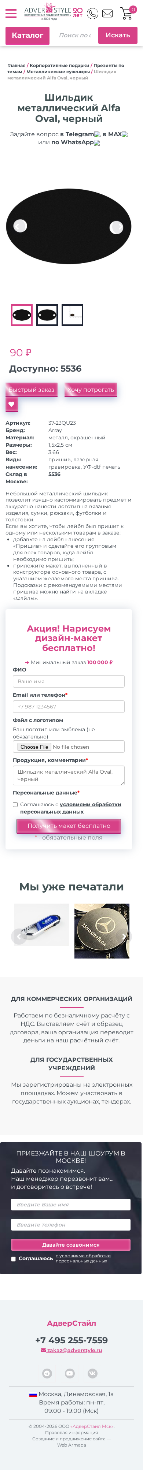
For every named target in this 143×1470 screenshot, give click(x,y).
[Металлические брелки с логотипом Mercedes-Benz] (102, 931)
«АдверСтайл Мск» (92, 1426)
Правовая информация (71, 1432)
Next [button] (120, 227)
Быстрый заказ (31, 389)
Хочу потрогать (90, 389)
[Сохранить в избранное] (12, 404)
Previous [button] (17, 227)
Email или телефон (40, 695)
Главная (16, 65)
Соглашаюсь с (70, 808)
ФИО (19, 669)
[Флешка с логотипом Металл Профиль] (41, 925)
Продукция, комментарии (50, 760)
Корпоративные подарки (59, 65)
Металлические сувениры (58, 71)
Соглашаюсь (65, 1258)
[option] (69, 226)
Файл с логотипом (38, 720)
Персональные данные (46, 792)
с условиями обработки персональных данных (83, 1258)
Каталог (27, 35)
